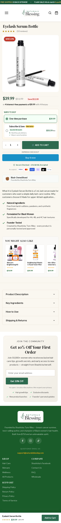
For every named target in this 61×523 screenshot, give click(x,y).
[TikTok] (38, 441)
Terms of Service (9, 500)
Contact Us (36, 467)
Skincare (6, 467)
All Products (7, 477)
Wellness (6, 472)
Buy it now (30, 157)
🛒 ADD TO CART (40, 145)
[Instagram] (30, 441)
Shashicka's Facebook (41, 463)
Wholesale (36, 477)
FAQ (33, 472)
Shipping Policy (9, 487)
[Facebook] (22, 441)
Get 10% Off (16, 381)
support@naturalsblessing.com (30, 453)
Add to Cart (50, 518)
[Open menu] (6, 13)
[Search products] (50, 13)
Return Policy (8, 491)
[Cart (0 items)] (56, 13)
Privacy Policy (8, 496)
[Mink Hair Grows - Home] (31, 13)
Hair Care (6, 463)
